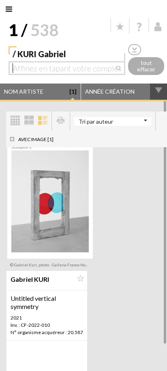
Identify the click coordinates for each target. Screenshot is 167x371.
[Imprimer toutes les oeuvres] (61, 121)
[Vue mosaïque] (15, 121)
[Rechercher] (120, 68)
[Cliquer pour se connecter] (158, 27)
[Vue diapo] (29, 121)
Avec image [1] (36, 139)
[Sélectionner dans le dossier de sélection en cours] (80, 278)
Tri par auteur (96, 121)
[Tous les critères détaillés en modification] (134, 49)
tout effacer (146, 66)
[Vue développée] (42, 121)
